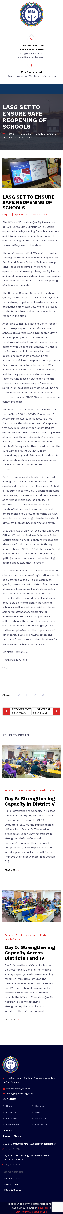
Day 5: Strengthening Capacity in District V (30, 801)
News (45, 214)
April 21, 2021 (22, 214)
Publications (12, 1124)
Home (10, 133)
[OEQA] (31, 14)
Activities (10, 790)
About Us (11, 1112)
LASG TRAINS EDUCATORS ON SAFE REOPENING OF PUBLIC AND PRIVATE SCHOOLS (21, 711)
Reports (39, 1106)
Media (43, 790)
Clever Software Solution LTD (31, 1212)
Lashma (8, 1130)
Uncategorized (13, 939)
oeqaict (6, 214)
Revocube (43, 1208)
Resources (40, 1118)
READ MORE (11, 870)
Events (37, 214)
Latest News (32, 790)
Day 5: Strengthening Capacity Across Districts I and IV (30, 952)
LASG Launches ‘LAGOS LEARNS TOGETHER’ (46, 711)
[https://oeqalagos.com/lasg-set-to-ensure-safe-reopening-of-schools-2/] (34, 695)
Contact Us (41, 1124)
